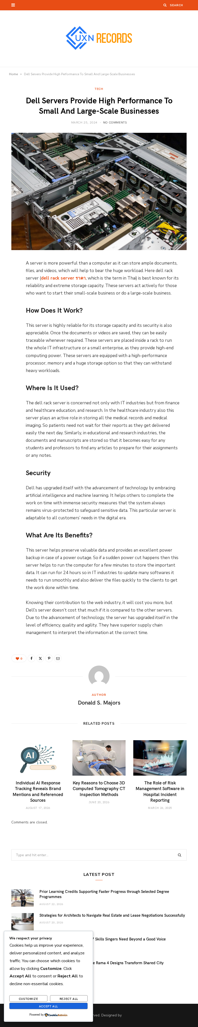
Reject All (69, 999)
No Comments (115, 122)
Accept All (48, 1006)
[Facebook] (7, 278)
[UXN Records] (99, 39)
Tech (99, 89)
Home (13, 74)
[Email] (7, 318)
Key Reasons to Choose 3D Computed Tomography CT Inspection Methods (99, 788)
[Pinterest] (7, 305)
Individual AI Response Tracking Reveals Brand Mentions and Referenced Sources (38, 791)
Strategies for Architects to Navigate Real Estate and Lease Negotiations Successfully (112, 915)
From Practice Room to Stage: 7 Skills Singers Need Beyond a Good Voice (102, 938)
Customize (28, 999)
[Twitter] (7, 292)
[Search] (165, 5)
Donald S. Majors (99, 702)
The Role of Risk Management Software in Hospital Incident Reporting (160, 791)
